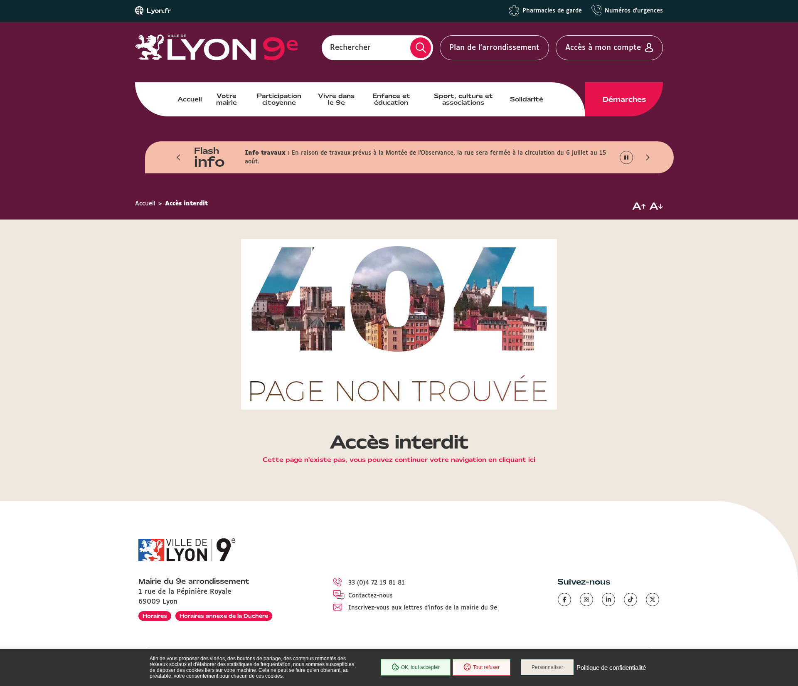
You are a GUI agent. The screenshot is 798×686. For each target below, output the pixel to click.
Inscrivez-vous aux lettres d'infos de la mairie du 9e (422, 608)
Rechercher (350, 48)
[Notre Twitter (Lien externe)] (652, 599)
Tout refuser (486, 667)
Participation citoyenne (279, 99)
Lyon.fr (159, 10)
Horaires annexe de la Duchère (224, 615)
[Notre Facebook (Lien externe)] (564, 599)
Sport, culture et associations (463, 99)
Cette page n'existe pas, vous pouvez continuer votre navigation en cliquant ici (399, 460)
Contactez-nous (370, 596)
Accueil (189, 99)
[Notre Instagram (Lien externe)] (586, 599)
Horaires (155, 615)
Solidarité (526, 99)
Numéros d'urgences (634, 11)
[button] (178, 157)
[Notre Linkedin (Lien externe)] (608, 599)
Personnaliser (547, 667)
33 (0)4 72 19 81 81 (376, 583)
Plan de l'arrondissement (494, 48)
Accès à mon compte (603, 48)
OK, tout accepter (420, 667)
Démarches (624, 99)
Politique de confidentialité (611, 667)
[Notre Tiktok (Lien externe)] (630, 599)
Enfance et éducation (391, 99)
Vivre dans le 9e (336, 99)
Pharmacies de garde (552, 11)
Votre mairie (226, 99)
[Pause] (626, 158)
